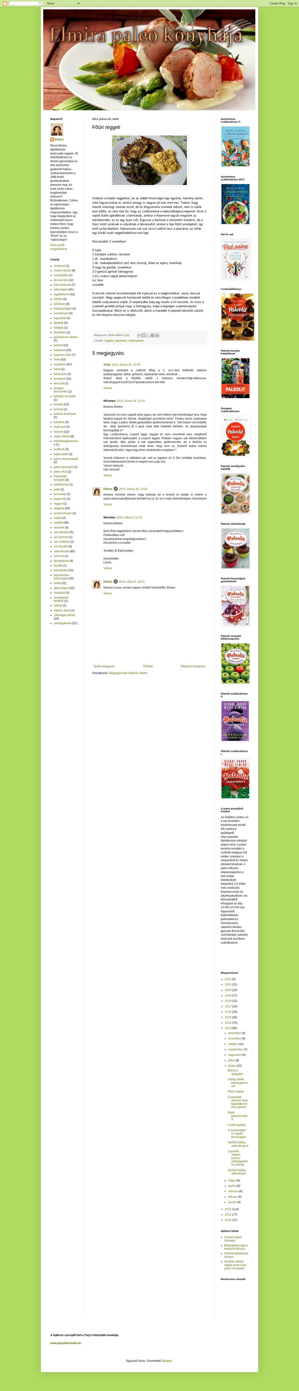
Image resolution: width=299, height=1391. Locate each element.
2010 (228, 1220)
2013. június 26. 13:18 (133, 489)
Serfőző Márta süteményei (237, 1172)
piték (57, 489)
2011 (228, 1214)
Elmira (107, 489)
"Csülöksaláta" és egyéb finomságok (237, 1134)
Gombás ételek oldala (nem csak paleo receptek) (235, 1265)
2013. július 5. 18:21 (132, 581)
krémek (58, 409)
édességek (61, 289)
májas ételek (62, 436)
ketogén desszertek (61, 390)
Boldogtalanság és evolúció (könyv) (236, 1247)
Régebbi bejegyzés (193, 666)
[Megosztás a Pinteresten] (157, 335)
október (233, 1044)
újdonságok (61, 588)
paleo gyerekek (63, 467)
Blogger (167, 1360)
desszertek (61, 280)
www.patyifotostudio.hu (65, 1343)
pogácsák (60, 498)
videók (58, 605)
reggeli (58, 503)
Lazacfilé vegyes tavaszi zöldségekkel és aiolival (238, 1158)
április (232, 1186)
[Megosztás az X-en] (148, 335)
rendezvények (63, 513)
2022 (228, 979)
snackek (59, 527)
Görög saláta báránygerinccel (238, 1083)
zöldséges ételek (64, 615)
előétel (58, 299)
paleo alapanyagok (66, 458)
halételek (59, 350)
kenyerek (59, 378)
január (232, 1202)
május (232, 1180)
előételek (59, 304)
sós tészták (61, 546)
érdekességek (63, 308)
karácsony (60, 374)
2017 (228, 1006)
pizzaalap (60, 494)
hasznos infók (62, 355)
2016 (228, 1011)
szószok (59, 556)
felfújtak (59, 327)
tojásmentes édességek (61, 577)
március (233, 1191)
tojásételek (121, 340)
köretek (58, 404)
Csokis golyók (237, 1125)
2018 (228, 1000)
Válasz (107, 388)
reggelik (108, 340)
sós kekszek (61, 532)
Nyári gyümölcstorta (237, 1116)
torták (57, 583)
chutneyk (59, 266)
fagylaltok (60, 318)
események (61, 313)
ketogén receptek (65, 396)
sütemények (61, 551)
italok (57, 369)
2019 (228, 995)
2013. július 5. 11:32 (129, 517)
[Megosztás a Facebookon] (152, 335)
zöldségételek (136, 340)
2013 (228, 1028)
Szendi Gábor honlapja (233, 1239)
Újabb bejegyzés (104, 666)
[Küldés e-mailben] (139, 335)
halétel (58, 345)
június (232, 1065)
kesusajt (59, 383)
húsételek (60, 364)
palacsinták (61, 454)
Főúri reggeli (236, 1091)
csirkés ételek (62, 270)
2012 (228, 1209)
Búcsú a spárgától (235, 1072)
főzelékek (60, 332)
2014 (228, 1022)
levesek (59, 431)
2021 (228, 984)
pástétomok (61, 484)
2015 (228, 1017)
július (232, 1060)
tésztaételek (61, 561)
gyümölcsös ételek (65, 337)
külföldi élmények (65, 414)
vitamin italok (62, 610)
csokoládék (61, 275)
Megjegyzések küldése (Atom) (128, 673)
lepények (59, 426)
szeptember (236, 1049)
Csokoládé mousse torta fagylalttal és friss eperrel (238, 1102)
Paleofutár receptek (60, 478)
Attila (106, 364)
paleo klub (60, 471)
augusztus (235, 1054)
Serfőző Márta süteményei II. (238, 1144)
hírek (57, 359)
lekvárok (59, 422)
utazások (59, 592)
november (235, 1038)
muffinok (59, 449)
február (233, 1196)
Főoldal (148, 666)
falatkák (59, 323)
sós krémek (61, 537)
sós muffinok (62, 541)
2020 (228, 990)
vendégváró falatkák (61, 599)
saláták (58, 522)
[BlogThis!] (144, 335)
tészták (58, 565)
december (235, 1033)
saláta (57, 518)
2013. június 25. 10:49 (126, 364)
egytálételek (61, 294)
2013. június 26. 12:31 (131, 401)
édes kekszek (62, 284)
